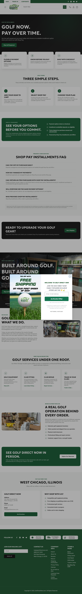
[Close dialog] (70, 276)
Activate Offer (57, 299)
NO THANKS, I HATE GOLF (56, 311)
